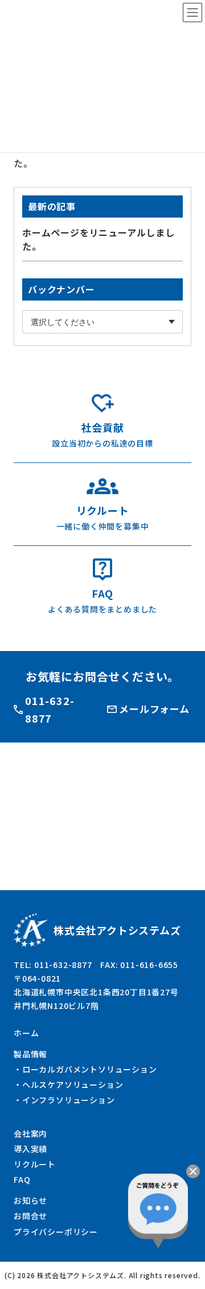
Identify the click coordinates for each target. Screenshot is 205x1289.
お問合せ (30, 1215)
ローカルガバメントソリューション (89, 1069)
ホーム (26, 1032)
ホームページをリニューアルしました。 (98, 239)
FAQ (22, 1179)
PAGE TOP (184, 1270)
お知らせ (30, 1200)
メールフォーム (154, 709)
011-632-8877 (49, 709)
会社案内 (30, 1133)
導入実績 (30, 1148)
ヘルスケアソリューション (73, 1084)
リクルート (35, 1164)
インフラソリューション (68, 1100)
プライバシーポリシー (56, 1231)
